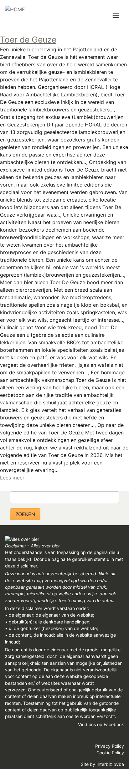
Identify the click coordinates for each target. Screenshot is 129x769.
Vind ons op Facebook (101, 724)
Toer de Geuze (28, 39)
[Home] (15, 15)
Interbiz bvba (110, 764)
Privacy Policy (109, 746)
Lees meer (12, 477)
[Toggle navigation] (115, 16)
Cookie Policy (110, 752)
